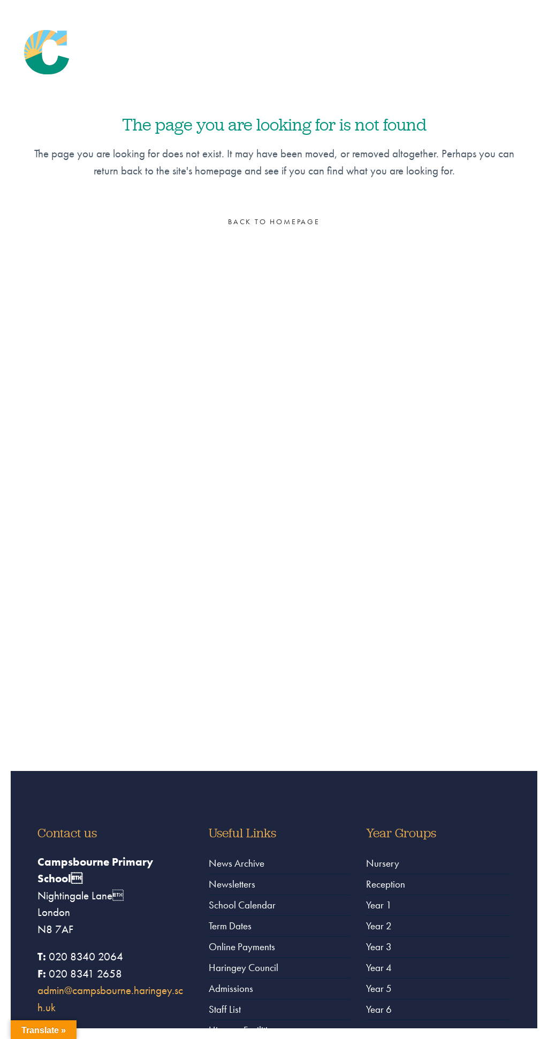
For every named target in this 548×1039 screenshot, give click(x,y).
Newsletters (232, 884)
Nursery (382, 863)
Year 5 (379, 988)
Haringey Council (243, 967)
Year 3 (379, 946)
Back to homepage (274, 221)
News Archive (236, 863)
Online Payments (242, 946)
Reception (385, 884)
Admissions (231, 988)
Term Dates (230, 926)
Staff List (225, 1009)
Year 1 (379, 905)
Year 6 (379, 1009)
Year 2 (379, 926)
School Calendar (242, 905)
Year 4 (379, 967)
